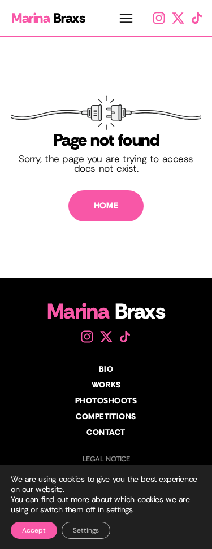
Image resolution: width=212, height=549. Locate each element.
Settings (86, 530)
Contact (105, 432)
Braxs (48, 18)
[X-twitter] (178, 18)
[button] (126, 19)
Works (106, 385)
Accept (34, 530)
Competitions (106, 416)
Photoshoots (106, 400)
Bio (106, 369)
